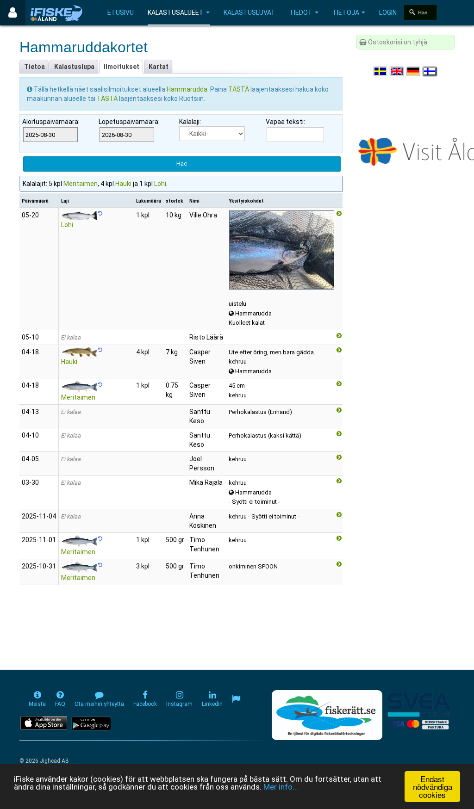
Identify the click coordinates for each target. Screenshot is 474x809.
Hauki (123, 183)
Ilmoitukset (121, 66)
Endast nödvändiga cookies (432, 786)
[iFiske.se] (56, 12)
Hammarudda (187, 89)
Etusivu (120, 12)
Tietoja (345, 12)
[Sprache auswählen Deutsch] (413, 71)
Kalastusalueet (176, 12)
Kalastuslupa (74, 66)
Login (388, 12)
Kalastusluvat (249, 12)
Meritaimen (80, 183)
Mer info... (280, 786)
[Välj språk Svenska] (381, 71)
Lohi (160, 183)
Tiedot (300, 12)
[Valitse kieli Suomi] (430, 71)
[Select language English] (397, 71)
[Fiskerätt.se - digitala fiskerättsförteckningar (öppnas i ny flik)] (327, 715)
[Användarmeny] (12, 12)
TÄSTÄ (239, 89)
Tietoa (34, 66)
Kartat (158, 66)
